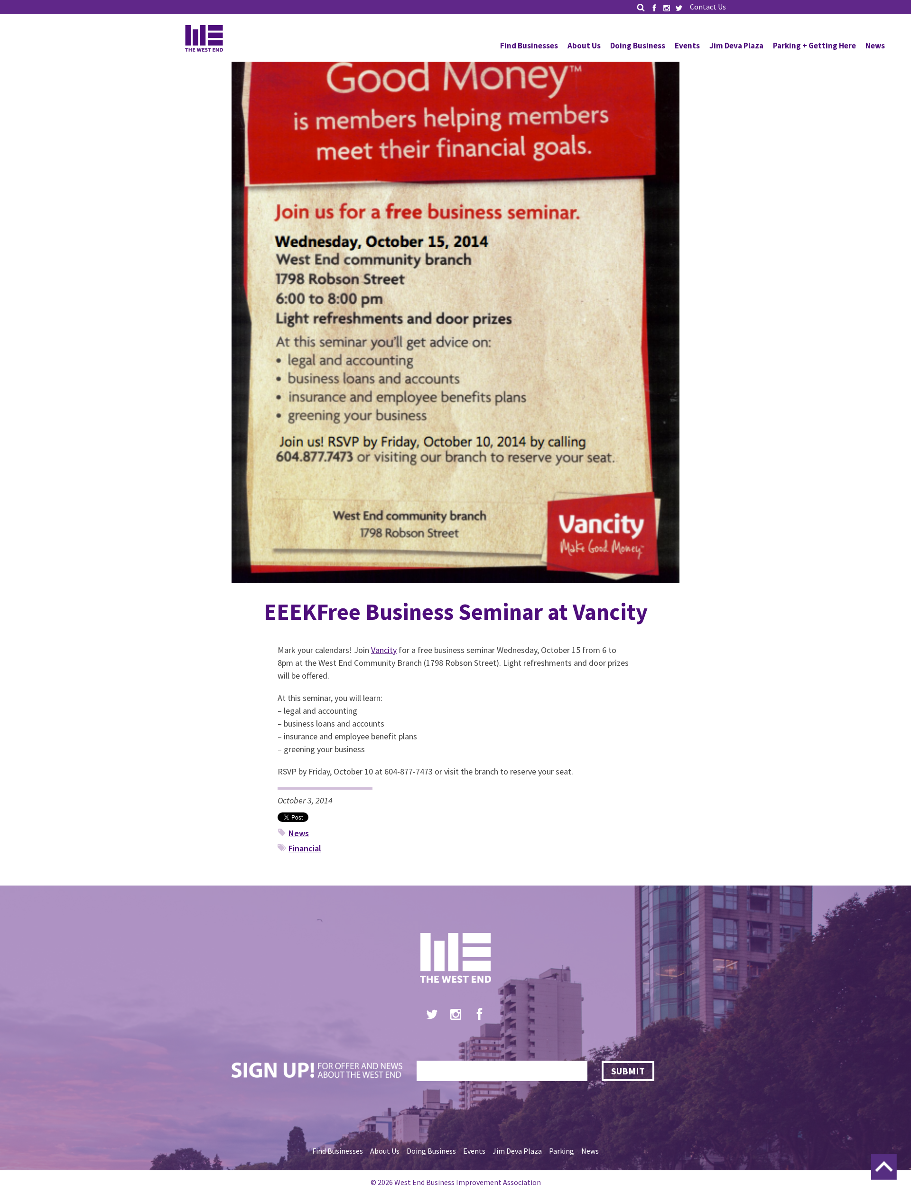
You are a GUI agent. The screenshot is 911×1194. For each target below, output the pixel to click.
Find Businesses (529, 45)
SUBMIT (628, 1071)
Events (687, 45)
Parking (561, 1151)
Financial (304, 848)
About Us (584, 45)
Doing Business (637, 45)
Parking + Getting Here (814, 45)
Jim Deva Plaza (736, 45)
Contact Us (708, 6)
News (875, 45)
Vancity (384, 649)
